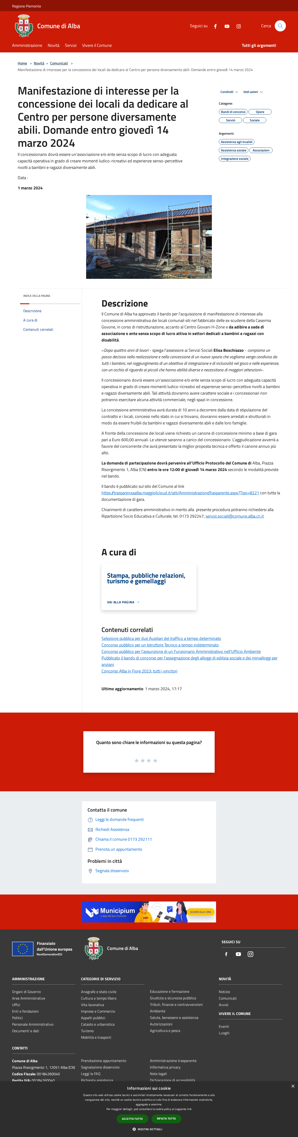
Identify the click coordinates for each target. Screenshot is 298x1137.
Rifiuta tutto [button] (166, 1118)
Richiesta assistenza (97, 1080)
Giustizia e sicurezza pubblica (173, 998)
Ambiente (157, 1011)
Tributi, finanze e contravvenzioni (176, 1004)
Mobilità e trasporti (96, 1037)
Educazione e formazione (169, 991)
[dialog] (149, 1109)
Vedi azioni (251, 91)
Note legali (158, 1073)
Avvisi (223, 1004)
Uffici (16, 1004)
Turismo (87, 1031)
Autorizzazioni (161, 1024)
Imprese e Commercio (98, 1011)
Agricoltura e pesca (165, 1030)
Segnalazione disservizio (100, 1067)
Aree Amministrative (28, 998)
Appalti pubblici (93, 1018)
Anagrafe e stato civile (98, 991)
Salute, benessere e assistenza (174, 1017)
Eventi (224, 1026)
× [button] (293, 1086)
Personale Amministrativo (32, 1024)
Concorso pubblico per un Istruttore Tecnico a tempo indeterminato (160, 645)
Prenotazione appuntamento (103, 1060)
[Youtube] (225, 26)
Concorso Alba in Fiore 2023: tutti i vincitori (139, 671)
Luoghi (224, 1033)
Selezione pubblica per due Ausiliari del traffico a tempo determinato (161, 638)
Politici (17, 1018)
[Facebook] (213, 26)
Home (22, 63)
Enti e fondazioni (25, 1011)
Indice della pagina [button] (36, 296)
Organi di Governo (26, 991)
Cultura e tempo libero (98, 998)
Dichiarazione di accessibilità (172, 1080)
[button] (149, 1129)
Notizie (224, 991)
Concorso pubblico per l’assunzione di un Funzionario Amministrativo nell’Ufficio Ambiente (181, 651)
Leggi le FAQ (91, 1073)
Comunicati (59, 63)
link (189, 1109)
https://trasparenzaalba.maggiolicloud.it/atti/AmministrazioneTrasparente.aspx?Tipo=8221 (180, 493)
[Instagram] (236, 26)
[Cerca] (280, 25)
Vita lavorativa (92, 1004)
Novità (39, 63)
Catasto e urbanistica (98, 1024)
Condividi (227, 91)
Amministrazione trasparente (173, 1060)
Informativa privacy (165, 1067)
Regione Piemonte (26, 6)
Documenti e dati (25, 1031)
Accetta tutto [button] (132, 1119)
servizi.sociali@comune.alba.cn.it (235, 516)
